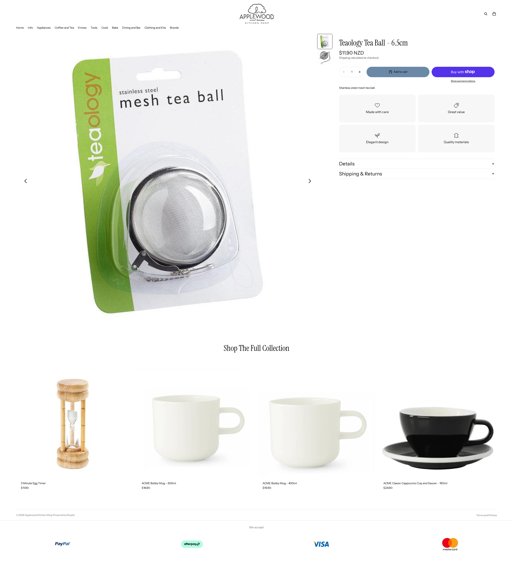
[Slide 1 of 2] (325, 41)
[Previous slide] (24, 181)
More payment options (463, 81)
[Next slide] (310, 181)
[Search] (485, 13)
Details (346, 163)
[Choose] (490, 470)
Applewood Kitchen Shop (38, 514)
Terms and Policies (486, 515)
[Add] (128, 470)
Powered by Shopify (64, 514)
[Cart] (494, 13)
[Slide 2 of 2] (325, 57)
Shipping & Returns (360, 173)
